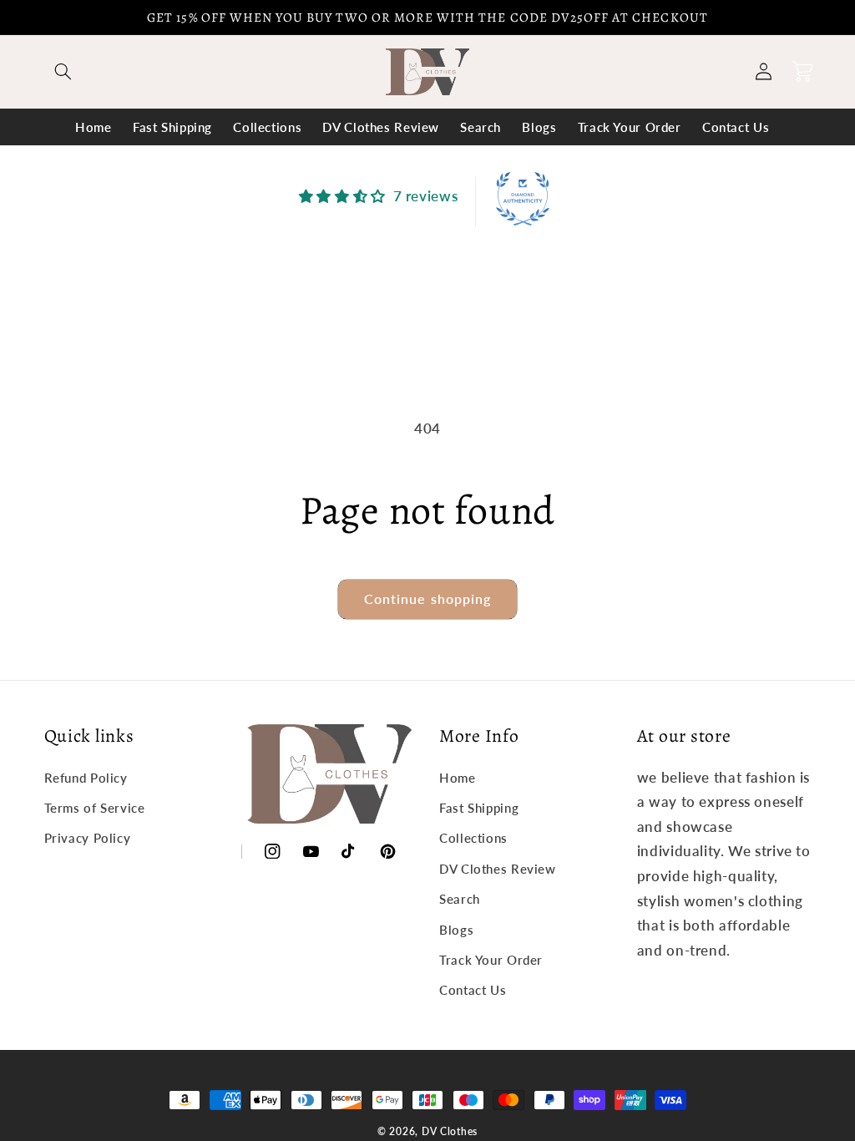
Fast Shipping (479, 807)
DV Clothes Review (497, 868)
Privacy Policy (87, 837)
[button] (63, 72)
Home (457, 777)
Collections (473, 837)
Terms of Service (94, 807)
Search (459, 898)
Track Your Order (491, 959)
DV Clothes (450, 1131)
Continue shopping (427, 598)
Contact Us (472, 989)
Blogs (456, 929)
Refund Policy (86, 777)
